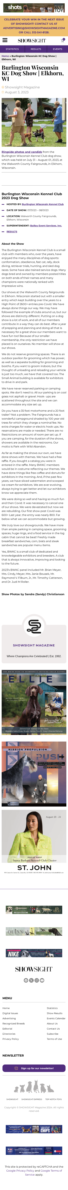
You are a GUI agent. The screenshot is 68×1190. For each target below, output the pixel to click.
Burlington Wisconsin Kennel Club (43, 204)
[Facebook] (26, 980)
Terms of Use (54, 1038)
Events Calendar (56, 1018)
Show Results (54, 1013)
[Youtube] (42, 980)
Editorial (7, 1028)
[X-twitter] (31, 980)
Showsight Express (31, 1099)
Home (5, 56)
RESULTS (12, 231)
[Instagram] (36, 980)
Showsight (12, 1099)
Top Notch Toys (53, 1099)
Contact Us (53, 1028)
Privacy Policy (10, 1038)
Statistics (52, 1008)
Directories (8, 1033)
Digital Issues (10, 1013)
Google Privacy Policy (20, 1170)
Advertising (9, 1018)
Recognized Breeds (13, 1023)
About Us (52, 1023)
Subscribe (52, 1033)
